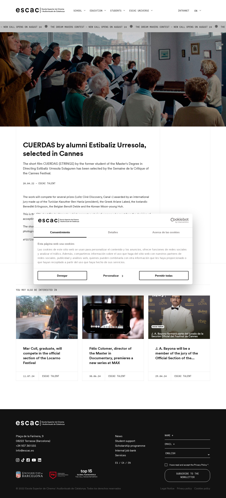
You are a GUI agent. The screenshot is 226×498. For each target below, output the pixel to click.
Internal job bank (125, 450)
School (77, 10)
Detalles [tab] (113, 232)
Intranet (183, 10)
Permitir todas (164, 275)
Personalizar (111, 275)
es (116, 462)
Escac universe (139, 10)
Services (120, 455)
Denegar (62, 275)
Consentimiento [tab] (60, 232)
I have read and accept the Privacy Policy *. (189, 465)
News (118, 436)
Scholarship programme (130, 445)
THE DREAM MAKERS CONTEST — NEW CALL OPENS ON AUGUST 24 (72, 26)
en (195, 10)
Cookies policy (202, 488)
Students (115, 10)
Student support (125, 441)
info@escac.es (25, 450)
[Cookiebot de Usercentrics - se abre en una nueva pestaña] (173, 220)
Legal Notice (167, 488)
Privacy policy (184, 488)
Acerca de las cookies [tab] (166, 232)
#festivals (30, 239)
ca (122, 462)
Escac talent (46, 183)
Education (96, 10)
